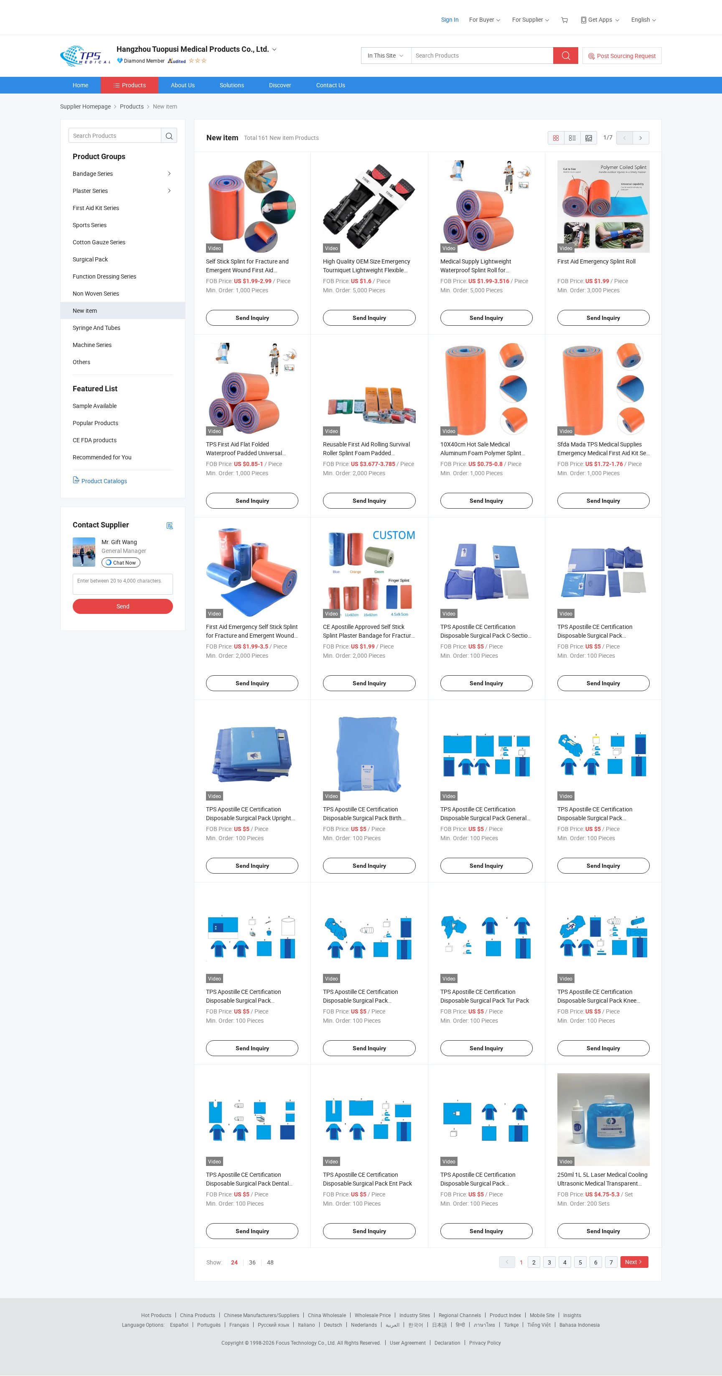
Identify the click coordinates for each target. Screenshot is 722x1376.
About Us (183, 85)
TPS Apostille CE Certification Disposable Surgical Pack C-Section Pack (485, 635)
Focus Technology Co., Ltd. (306, 1342)
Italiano (306, 1324)
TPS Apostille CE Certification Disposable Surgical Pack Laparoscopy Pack (360, 1000)
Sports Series (90, 225)
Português (209, 1324)
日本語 (439, 1324)
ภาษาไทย (484, 1324)
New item (85, 310)
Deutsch (333, 1324)
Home (80, 85)
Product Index (505, 1315)
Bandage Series (93, 173)
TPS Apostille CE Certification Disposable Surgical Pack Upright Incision (248, 818)
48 (270, 1262)
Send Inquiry (252, 317)
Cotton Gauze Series (99, 242)
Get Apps (600, 19)
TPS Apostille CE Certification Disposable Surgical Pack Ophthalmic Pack (478, 1183)
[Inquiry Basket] (565, 19)
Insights (572, 1315)
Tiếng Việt (539, 1324)
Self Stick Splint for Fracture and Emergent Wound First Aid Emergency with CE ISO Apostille (248, 270)
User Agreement (408, 1342)
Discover (280, 85)
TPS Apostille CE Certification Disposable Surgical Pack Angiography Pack (243, 1000)
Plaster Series (90, 191)
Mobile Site (542, 1315)
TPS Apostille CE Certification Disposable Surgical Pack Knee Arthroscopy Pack (596, 1000)
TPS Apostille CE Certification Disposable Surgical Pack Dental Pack (247, 1183)
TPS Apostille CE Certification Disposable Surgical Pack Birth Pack (362, 818)
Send (123, 606)
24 (234, 1262)
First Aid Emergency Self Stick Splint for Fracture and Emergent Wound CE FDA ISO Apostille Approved (252, 635)
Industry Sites (414, 1315)
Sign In (450, 19)
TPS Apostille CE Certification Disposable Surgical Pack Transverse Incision (595, 635)
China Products (197, 1315)
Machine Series (92, 345)
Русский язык (273, 1324)
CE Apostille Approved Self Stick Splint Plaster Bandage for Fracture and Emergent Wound (368, 635)
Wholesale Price (373, 1315)
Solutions (232, 85)
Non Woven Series (96, 293)
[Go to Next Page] (641, 138)
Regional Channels (460, 1315)
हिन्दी (460, 1324)
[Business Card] (169, 525)
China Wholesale (327, 1315)
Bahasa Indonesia (579, 1324)
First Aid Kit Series (96, 208)
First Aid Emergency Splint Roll (596, 261)
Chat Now (124, 562)
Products (134, 85)
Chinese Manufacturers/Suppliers (261, 1315)
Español (179, 1324)
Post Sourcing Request (626, 56)
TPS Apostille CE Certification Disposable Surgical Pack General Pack (483, 818)
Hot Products (156, 1315)
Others (81, 362)
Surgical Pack (90, 259)
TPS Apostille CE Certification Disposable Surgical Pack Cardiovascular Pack (595, 818)
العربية (392, 1324)
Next (631, 1262)
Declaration (447, 1342)
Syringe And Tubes (96, 328)
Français (239, 1324)
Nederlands (364, 1324)
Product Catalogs (104, 481)
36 (252, 1262)
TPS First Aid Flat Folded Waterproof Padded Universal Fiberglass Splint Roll (244, 453)
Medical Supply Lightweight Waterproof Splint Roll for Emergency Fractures (475, 270)
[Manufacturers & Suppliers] (114, 16)
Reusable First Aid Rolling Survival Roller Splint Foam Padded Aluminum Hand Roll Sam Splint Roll (369, 453)
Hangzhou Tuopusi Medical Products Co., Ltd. (193, 49)
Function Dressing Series (104, 276)
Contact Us (330, 85)
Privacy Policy (485, 1342)
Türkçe (511, 1324)
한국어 (415, 1324)
